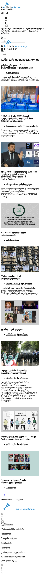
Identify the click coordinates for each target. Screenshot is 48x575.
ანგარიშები (33, 31)
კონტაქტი (5, 33)
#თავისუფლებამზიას (15, 126)
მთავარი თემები (18, 31)
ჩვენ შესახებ (6, 29)
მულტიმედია (22, 334)
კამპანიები (5, 31)
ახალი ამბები (32, 126)
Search (4, 38)
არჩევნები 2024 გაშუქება (12, 529)
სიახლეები (17, 29)
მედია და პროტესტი (34, 29)
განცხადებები (12, 73)
